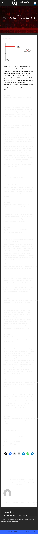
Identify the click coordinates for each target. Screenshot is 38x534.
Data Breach (6, 481)
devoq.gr (23, 481)
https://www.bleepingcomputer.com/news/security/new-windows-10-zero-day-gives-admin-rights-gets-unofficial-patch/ (20, 339)
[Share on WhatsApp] (11, 472)
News (19, 15)
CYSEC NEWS (29, 479)
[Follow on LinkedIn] (35, 3)
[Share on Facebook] (14, 472)
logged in (14, 515)
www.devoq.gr (13, 446)
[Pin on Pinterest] (23, 472)
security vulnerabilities (8, 483)
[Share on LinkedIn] (27, 472)
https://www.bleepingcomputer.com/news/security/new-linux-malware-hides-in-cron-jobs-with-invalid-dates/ (20, 268)
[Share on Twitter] (17, 472)
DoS (27, 481)
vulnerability (27, 483)
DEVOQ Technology (25, 23)
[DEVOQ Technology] (19, 3)
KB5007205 (31, 481)
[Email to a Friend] (20, 472)
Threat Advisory (19, 483)
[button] (2, 3)
